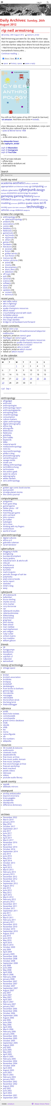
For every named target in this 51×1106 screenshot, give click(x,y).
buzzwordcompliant (12, 556)
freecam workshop (11, 766)
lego (23, 200)
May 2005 (7, 1052)
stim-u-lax (13, 328)
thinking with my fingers (13, 526)
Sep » (8, 388)
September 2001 (10, 1097)
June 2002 (7, 1090)
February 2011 (9, 920)
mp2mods (9, 237)
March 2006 (8, 1029)
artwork (6, 221)
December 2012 (10, 876)
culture (4, 190)
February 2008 (9, 977)
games (6, 242)
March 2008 (8, 974)
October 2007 (9, 986)
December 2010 (10, 924)
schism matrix (9, 636)
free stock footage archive (14, 764)
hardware (7, 244)
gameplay (7, 196)
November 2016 (10, 842)
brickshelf (7, 684)
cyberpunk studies (11, 611)
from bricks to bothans (13, 688)
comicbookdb (9, 716)
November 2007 (10, 983)
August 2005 (8, 1045)
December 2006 (10, 1008)
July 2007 (7, 992)
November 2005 (10, 1038)
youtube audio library (12, 777)
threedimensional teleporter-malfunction (24, 332)
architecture (19, 186)
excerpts (9, 249)
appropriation (7, 186)
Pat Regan (7, 338)
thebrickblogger (10, 704)
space (5, 63)
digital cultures (9, 538)
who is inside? (9, 306)
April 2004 (7, 1068)
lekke (5, 442)
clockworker (8, 800)
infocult (6, 563)
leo (4, 729)
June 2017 (7, 833)
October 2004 (9, 1065)
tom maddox (8, 638)
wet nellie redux (10, 301)
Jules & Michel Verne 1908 (14, 130)
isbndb (6, 725)
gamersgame (9, 506)
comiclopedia (9, 718)
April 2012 (7, 894)
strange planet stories (13, 492)
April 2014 (7, 860)
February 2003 (9, 1077)
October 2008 (9, 961)
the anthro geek (10, 471)
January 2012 (8, 901)
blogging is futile (10, 551)
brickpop (7, 681)
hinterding (7, 510)
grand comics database (13, 720)
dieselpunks (8, 802)
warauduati (8, 661)
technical (9, 294)
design (40, 190)
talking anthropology (12, 464)
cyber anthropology (12, 421)
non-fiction (10, 255)
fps (30, 193)
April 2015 (7, 844)
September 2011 (10, 910)
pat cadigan (8, 631)
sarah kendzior (9, 544)
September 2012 (10, 883)
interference (8, 565)
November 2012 (10, 879)
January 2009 (8, 954)
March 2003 (8, 1074)
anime (7, 262)
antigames (7, 501)
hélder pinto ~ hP (10, 508)
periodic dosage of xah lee (14, 574)
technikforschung (11, 467)
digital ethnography (12, 424)
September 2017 (10, 828)
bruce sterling (9, 599)
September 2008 (10, 963)
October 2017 (9, 826)
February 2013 (9, 872)
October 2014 (9, 849)
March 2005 (8, 1056)
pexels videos (9, 770)
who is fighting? (10, 303)
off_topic (7, 274)
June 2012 (7, 890)
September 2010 (10, 931)
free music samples (11, 761)
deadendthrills (9, 754)
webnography (9, 476)
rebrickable (8, 697)
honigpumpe (8, 649)
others (8, 239)
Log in (39, 2)
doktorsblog (8, 615)
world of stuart (9, 531)
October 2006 (9, 1013)
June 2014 (7, 856)
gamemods (8, 233)
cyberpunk (27, 189)
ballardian (7, 597)
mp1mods (9, 235)
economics (12, 193)
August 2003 (8, 1070)
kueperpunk (8, 567)
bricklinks (7, 679)
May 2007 (7, 997)
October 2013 (9, 863)
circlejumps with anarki (13, 317)
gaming (19, 196)
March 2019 (8, 819)
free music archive (11, 757)
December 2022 (10, 817)
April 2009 (7, 951)
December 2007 (10, 981)
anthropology (9, 217)
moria (5, 732)
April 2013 (7, 867)
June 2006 (7, 1022)
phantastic (14, 203)
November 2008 (10, 958)
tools (5, 287)
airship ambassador (12, 793)
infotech (6, 199)
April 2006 (7, 1027)
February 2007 (9, 1004)
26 (45, 378)
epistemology (23, 193)
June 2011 (7, 915)
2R (4, 647)
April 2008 (7, 972)
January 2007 (8, 1006)
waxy (5, 588)
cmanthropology (10, 414)
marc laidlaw (8, 627)
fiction (7, 251)
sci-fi (43, 203)
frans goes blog (10, 503)
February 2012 (9, 899)
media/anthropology (12, 446)
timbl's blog (8, 585)
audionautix (8, 750)
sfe (4, 736)
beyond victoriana (11, 795)
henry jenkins (9, 558)
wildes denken (9, 478)
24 (31, 378)
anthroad (7, 403)
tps (46, 207)
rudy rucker (8, 633)
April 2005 (7, 1054)
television (9, 271)
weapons (26, 210)
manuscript (8, 258)
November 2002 (10, 1084)
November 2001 (10, 1095)
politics (21, 203)
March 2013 (8, 869)
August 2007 (8, 990)
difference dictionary (12, 805)
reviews (35, 119)
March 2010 (8, 945)
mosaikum (7, 654)
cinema (8, 265)
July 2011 (7, 913)
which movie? (9, 310)
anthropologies (10, 405)
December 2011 (10, 904)
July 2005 (7, 1047)
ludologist (7, 522)
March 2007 (8, 1002)
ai (30, 183)
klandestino (8, 652)
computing (38, 186)
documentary (11, 267)
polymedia (7, 576)
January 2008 (8, 979)
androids (35, 183)
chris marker (8, 604)
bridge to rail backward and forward (19, 322)
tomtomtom (8, 528)
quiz (5, 276)
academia (6, 183)
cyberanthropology (13, 219)
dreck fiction (8, 617)
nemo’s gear (25, 335)
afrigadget (7, 401)
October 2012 (9, 881)
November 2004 (10, 1063)
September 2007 (10, 988)
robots (36, 203)
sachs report (8, 581)
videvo (6, 775)
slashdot (7, 583)
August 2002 (8, 1086)
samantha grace (10, 458)
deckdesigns (8, 686)
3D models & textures (12, 748)
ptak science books (11, 579)
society (4, 207)
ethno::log (7, 426)
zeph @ (9, 147)
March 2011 (8, 917)
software (7, 283)
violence (19, 210)
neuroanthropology (12, 451)
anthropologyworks (12, 410)
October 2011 (9, 908)
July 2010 (7, 935)
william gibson (9, 640)
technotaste (8, 469)
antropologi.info (10, 412)
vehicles (5, 210)
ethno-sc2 (7, 540)
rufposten (7, 659)
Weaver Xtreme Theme (42, 1104)
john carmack (9, 515)
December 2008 (10, 956)
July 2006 (7, 1020)
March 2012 (8, 897)
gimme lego (8, 690)
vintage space (9, 668)
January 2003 (8, 1079)
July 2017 (7, 831)
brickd (6, 675)
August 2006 (8, 1017)
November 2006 (10, 1011)
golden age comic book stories (16, 487)
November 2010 (10, 926)
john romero (8, 517)
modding (6, 203)
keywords (7, 439)
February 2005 (9, 1059)
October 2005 (9, 1040)
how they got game (11, 512)
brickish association (12, 677)
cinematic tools (10, 752)
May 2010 (7, 940)
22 (17, 378)
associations (8, 224)
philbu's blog (8, 453)
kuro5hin (7, 569)
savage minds (9, 460)
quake (29, 202)
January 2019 (8, 822)
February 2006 (9, 1031)
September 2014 (10, 851)
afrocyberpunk (9, 595)
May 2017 (7, 835)
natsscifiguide (9, 734)
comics (6, 226)
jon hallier (7, 519)
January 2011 (8, 922)
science (6, 281)
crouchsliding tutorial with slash (17, 313)
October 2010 (9, 929)
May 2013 (7, 865)
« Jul (3, 388)
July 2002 (7, 1088)
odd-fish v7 (8, 656)
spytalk (6, 784)
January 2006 (8, 1033)
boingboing (8, 554)
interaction (17, 199)
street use (7, 462)
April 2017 (7, 838)
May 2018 (7, 824)
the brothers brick (11, 700)
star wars (15, 207)
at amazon (7, 119)
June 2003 (7, 1072)
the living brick (9, 702)
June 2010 (7, 938)
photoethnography (11, 455)
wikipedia (7, 741)
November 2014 (10, 847)
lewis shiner (8, 624)
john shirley (8, 622)
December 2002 (10, 1081)
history (13, 63)
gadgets (35, 193)
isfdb (5, 727)
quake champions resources (15, 308)
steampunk (22, 207)
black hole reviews (11, 713)
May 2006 (7, 1024)
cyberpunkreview (10, 613)
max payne (32, 199)
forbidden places (10, 315)
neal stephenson (10, 629)
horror (37, 196)
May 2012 (7, 892)
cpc (4, 608)
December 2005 (10, 1036)
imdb (5, 722)
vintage (12, 210)
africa (28, 183)
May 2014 (7, 858)
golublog (7, 435)
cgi (30, 186)
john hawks (8, 437)
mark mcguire (9, 572)
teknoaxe (7, 773)
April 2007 (7, 999)
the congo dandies (11, 319)
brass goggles (9, 798)
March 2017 (8, 840)
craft (45, 186)
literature (7, 246)
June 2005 (7, 1049)
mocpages (7, 695)
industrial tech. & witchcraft (15, 560)
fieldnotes (7, 230)
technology (35, 206)
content (8, 292)
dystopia (4, 193)
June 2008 (7, 967)
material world (9, 444)
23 (24, 378)
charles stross (9, 601)
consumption (9, 417)
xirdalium (11, 1104)
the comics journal (11, 494)
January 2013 (8, 874)
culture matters (10, 419)
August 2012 (8, 885)
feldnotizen (8, 430)
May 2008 (7, 970)
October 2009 (9, 947)
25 (38, 378)
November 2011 (10, 906)
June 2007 (7, 995)
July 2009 (7, 949)
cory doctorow (9, 606)
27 (3, 383)
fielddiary (7, 228)
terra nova (7, 524)
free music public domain (14, 759)
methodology (43, 200)
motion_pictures (10, 260)
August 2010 (8, 933)
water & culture (10, 474)
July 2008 (7, 965)
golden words (11, 253)
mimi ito (6, 449)
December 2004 (10, 1061)
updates (6, 290)
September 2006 (10, 1015)
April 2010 (7, 942)
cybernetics (13, 190)
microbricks (8, 693)
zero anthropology (11, 480)
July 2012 (7, 888)
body (26, 186)
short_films (10, 269)
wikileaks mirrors (10, 786)
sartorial (7, 278)
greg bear (7, 620)
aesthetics (19, 183)
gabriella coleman (11, 542)
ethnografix (8, 428)
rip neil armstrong (17, 30)
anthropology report (12, 407)
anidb (5, 711)
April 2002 (7, 1093)
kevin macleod (9, 768)
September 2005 (10, 1043)
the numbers (9, 738)
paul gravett (8, 490)
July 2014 (7, 853)
